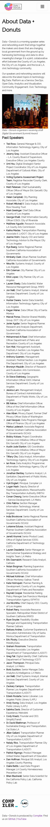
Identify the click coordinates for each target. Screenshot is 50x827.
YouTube (21, 819)
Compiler (37, 815)
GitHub (11, 819)
